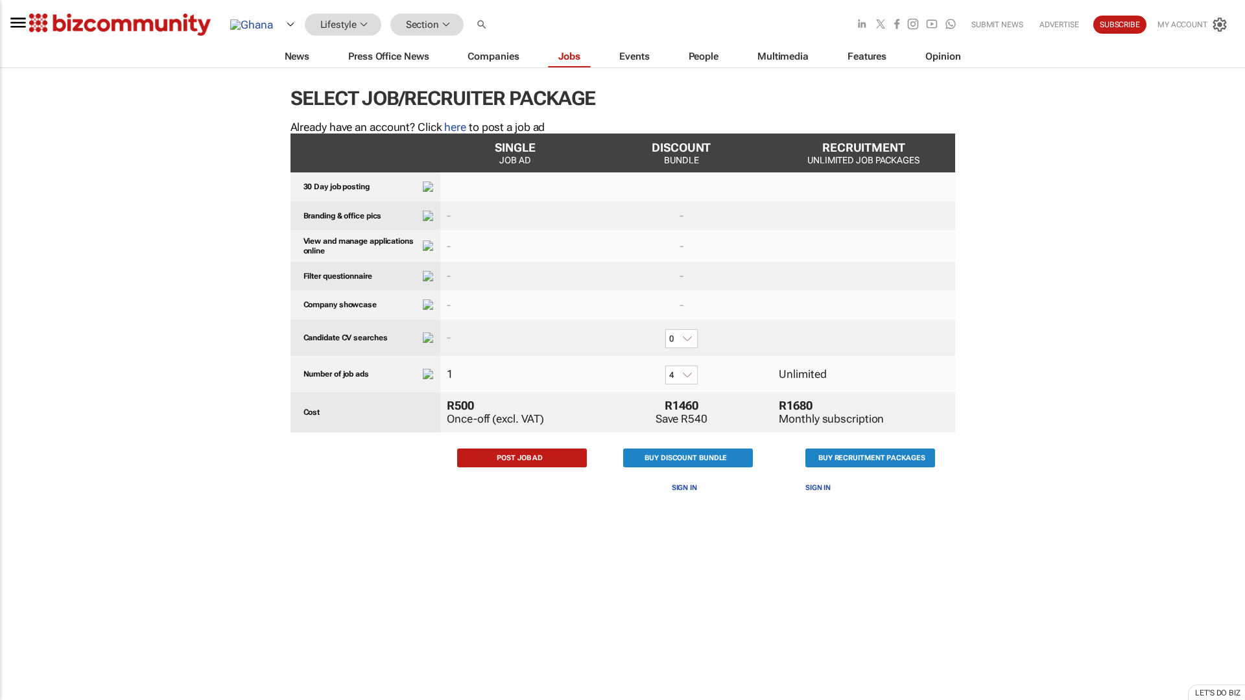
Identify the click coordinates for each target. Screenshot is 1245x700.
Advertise (1059, 24)
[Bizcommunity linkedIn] (862, 25)
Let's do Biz (1217, 692)
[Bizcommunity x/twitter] (880, 25)
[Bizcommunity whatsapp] (950, 25)
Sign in (684, 488)
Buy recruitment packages (871, 458)
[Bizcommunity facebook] (897, 25)
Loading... (24, 618)
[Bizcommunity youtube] (932, 25)
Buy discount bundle (686, 458)
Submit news (997, 24)
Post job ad (520, 458)
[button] (483, 25)
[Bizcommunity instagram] (913, 25)
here (455, 127)
